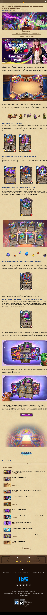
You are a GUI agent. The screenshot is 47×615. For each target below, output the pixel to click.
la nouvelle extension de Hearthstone (26, 34)
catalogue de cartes (10, 107)
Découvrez (26, 31)
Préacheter (26, 415)
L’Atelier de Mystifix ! (26, 36)
